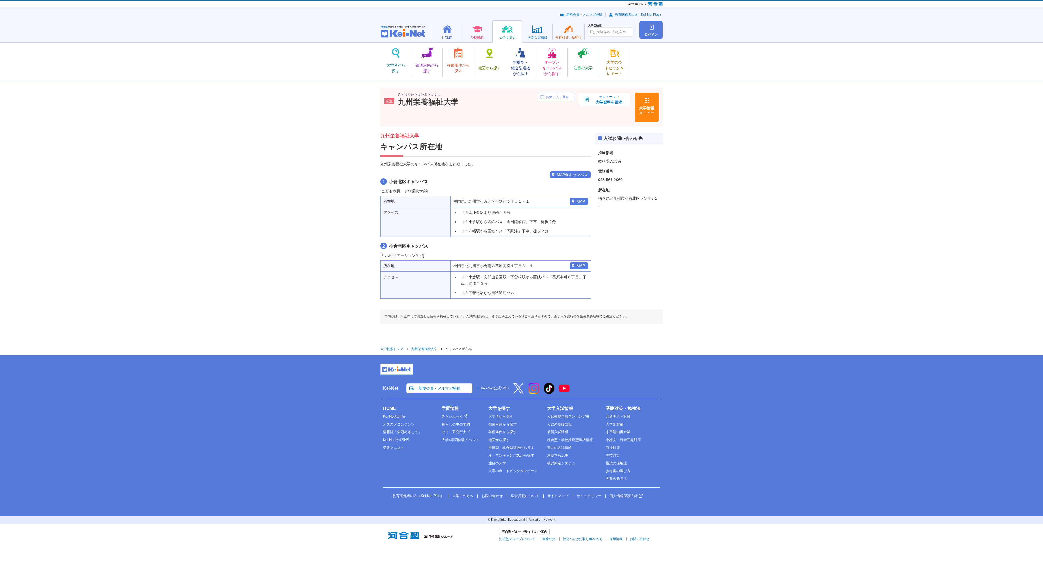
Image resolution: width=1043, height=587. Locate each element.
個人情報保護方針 (624, 496)
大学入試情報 (560, 408)
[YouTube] (564, 392)
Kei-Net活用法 (394, 416)
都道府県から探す (502, 424)
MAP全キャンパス (572, 175)
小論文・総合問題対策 (623, 440)
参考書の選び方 (618, 471)
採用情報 (616, 539)
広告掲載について (525, 496)
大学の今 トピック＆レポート (513, 471)
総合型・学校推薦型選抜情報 (570, 440)
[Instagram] (533, 392)
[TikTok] (549, 392)
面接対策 (613, 448)
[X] (518, 392)
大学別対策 (614, 424)
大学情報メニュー (646, 110)
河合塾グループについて (517, 539)
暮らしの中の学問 (456, 424)
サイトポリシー (589, 496)
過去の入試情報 (559, 448)
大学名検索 (595, 25)
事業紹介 (548, 539)
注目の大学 (497, 463)
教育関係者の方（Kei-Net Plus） (639, 15)
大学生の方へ (462, 496)
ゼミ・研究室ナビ (456, 432)
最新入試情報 (557, 432)
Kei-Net (390, 388)
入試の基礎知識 (559, 424)
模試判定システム (561, 463)
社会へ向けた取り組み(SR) (582, 539)
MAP (581, 201)
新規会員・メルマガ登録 (584, 15)
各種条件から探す (502, 432)
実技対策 (613, 455)
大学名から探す (500, 416)
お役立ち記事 (557, 455)
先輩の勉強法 (616, 479)
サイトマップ (557, 496)
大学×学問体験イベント (460, 440)
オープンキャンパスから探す (511, 455)
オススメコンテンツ (399, 424)
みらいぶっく (452, 416)
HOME (389, 408)
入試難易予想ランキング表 (568, 416)
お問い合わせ (492, 496)
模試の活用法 (616, 463)
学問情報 (450, 408)
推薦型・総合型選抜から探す (511, 448)
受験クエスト (393, 448)
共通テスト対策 (618, 416)
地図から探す (499, 440)
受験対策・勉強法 (623, 408)
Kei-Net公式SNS (495, 388)
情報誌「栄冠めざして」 (402, 432)
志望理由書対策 (618, 432)
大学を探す (499, 408)
